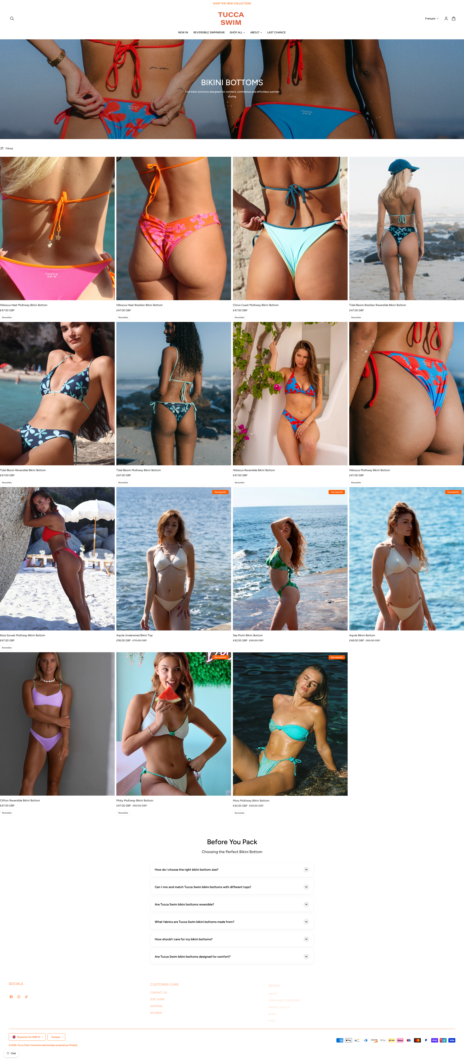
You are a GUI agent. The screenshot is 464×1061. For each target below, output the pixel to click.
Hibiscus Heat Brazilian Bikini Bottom (139, 305)
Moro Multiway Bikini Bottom (251, 800)
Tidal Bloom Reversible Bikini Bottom (23, 470)
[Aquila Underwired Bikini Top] (173, 558)
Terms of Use (423, 1013)
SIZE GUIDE (157, 997)
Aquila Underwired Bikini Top (134, 635)
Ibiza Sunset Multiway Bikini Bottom (22, 635)
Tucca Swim (23, 1045)
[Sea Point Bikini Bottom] (290, 558)
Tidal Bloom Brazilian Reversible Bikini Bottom (377, 305)
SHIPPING (156, 1004)
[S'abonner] (451, 1004)
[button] (12, 18)
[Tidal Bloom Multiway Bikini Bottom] (173, 393)
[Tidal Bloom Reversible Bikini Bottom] (57, 393)
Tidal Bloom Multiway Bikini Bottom (138, 470)
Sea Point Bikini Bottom (248, 635)
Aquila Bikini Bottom (362, 635)
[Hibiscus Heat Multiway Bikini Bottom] (57, 228)
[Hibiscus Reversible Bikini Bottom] (290, 393)
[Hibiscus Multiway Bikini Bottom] (406, 393)
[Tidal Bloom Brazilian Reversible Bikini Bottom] (406, 228)
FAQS (271, 1017)
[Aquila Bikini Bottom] (406, 558)
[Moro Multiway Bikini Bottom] (290, 724)
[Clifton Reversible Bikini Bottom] (57, 724)
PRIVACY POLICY (279, 1004)
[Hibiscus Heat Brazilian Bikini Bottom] (173, 228)
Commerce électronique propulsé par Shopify (54, 1045)
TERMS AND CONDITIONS (284, 997)
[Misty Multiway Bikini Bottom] (173, 724)
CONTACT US (158, 990)
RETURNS (156, 1011)
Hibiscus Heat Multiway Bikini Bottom (23, 305)
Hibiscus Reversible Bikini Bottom (254, 470)
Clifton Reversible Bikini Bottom (20, 800)
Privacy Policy (438, 1013)
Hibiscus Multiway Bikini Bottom (369, 470)
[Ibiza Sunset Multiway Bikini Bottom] (57, 558)
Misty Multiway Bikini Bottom (134, 800)
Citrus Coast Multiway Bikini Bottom (256, 305)
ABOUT (272, 990)
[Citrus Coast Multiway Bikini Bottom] (290, 228)
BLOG (272, 1011)
